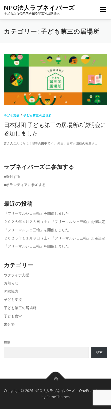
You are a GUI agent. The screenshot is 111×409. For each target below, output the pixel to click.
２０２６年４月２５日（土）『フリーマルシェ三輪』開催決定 (54, 221)
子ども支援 (12, 115)
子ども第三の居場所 (37, 115)
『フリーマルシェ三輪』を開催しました (36, 213)
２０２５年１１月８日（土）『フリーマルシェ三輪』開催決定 (54, 238)
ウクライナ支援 (16, 274)
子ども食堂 (13, 316)
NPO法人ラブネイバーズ (39, 7)
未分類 (9, 324)
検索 (7, 342)
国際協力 (11, 291)
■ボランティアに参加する (25, 184)
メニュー (102, 9)
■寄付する (12, 176)
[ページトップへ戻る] (55, 379)
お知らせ (11, 282)
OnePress (87, 390)
